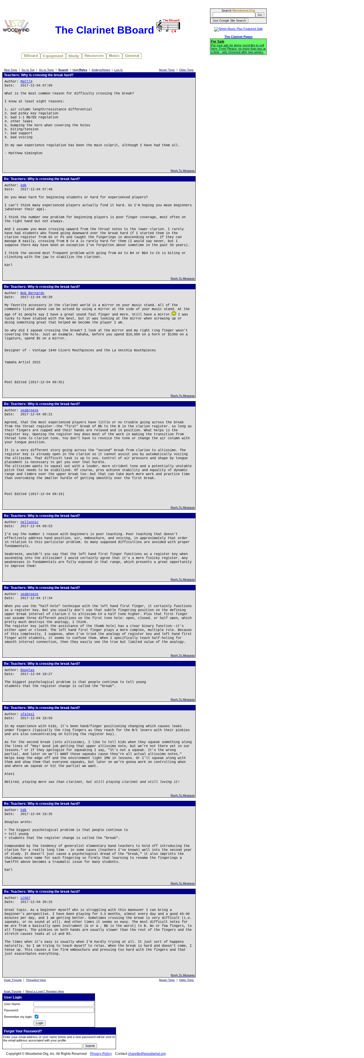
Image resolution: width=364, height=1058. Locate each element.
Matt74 (26, 82)
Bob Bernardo (32, 293)
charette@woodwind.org (147, 1054)
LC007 (25, 898)
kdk (23, 185)
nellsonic (29, 522)
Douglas (27, 670)
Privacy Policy (101, 1054)
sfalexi (27, 714)
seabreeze (29, 411)
